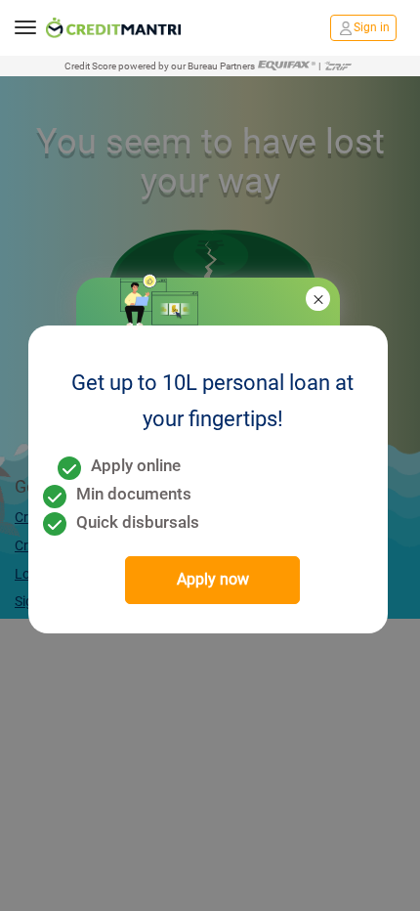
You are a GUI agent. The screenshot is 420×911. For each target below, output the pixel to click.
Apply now (213, 579)
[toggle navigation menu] (25, 28)
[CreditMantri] (113, 27)
